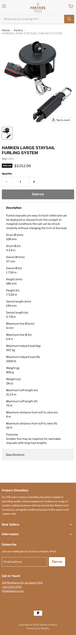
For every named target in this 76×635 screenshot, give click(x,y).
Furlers (18, 30)
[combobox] (33, 19)
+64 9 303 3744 (12, 586)
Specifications (15, 454)
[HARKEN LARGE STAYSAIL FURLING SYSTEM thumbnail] (7, 133)
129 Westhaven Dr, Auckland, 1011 (22, 582)
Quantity (7, 173)
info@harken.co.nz (13, 590)
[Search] (69, 19)
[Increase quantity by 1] (34, 182)
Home (6, 30)
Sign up (57, 561)
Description (13, 207)
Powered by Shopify (38, 628)
